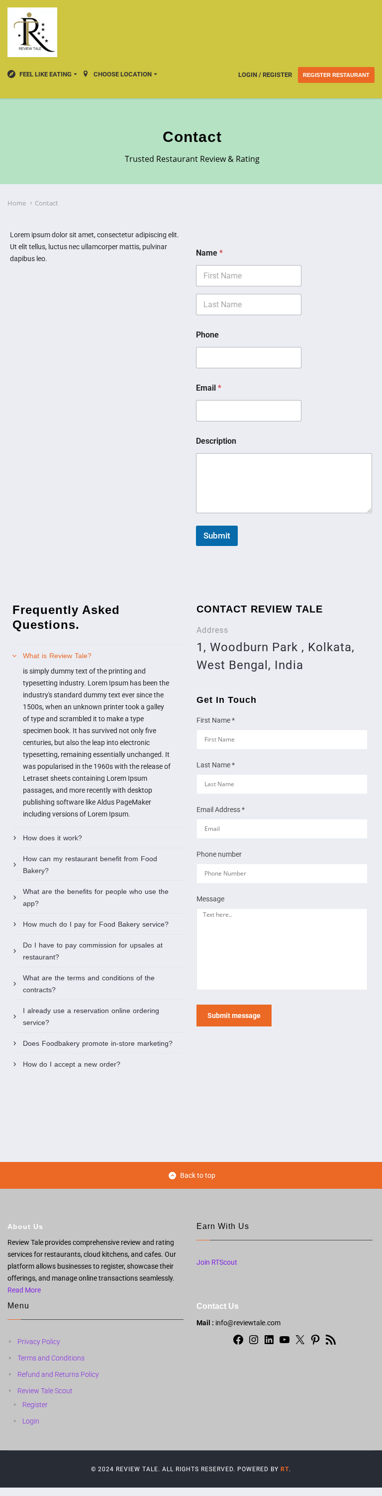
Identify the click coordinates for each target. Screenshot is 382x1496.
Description (216, 441)
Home (16, 203)
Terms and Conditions (51, 1358)
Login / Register (265, 74)
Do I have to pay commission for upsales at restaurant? (93, 951)
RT (285, 1469)
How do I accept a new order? (71, 1064)
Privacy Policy (38, 1342)
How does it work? (52, 838)
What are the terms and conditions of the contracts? (89, 984)
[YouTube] (284, 1343)
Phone (207, 335)
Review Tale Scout (45, 1391)
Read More (24, 1290)
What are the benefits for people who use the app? (96, 897)
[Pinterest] (315, 1343)
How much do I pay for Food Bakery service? (96, 924)
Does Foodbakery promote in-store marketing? (98, 1043)
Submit (216, 536)
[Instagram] (254, 1343)
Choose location (123, 74)
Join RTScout (216, 1262)
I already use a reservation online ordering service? (91, 1016)
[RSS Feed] (331, 1343)
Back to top (197, 1175)
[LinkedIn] (269, 1343)
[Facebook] (238, 1343)
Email (208, 388)
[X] (300, 1343)
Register (35, 1405)
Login (30, 1421)
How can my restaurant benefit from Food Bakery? (90, 865)
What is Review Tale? (57, 656)
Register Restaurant (336, 75)
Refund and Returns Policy (58, 1374)
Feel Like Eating (45, 74)
